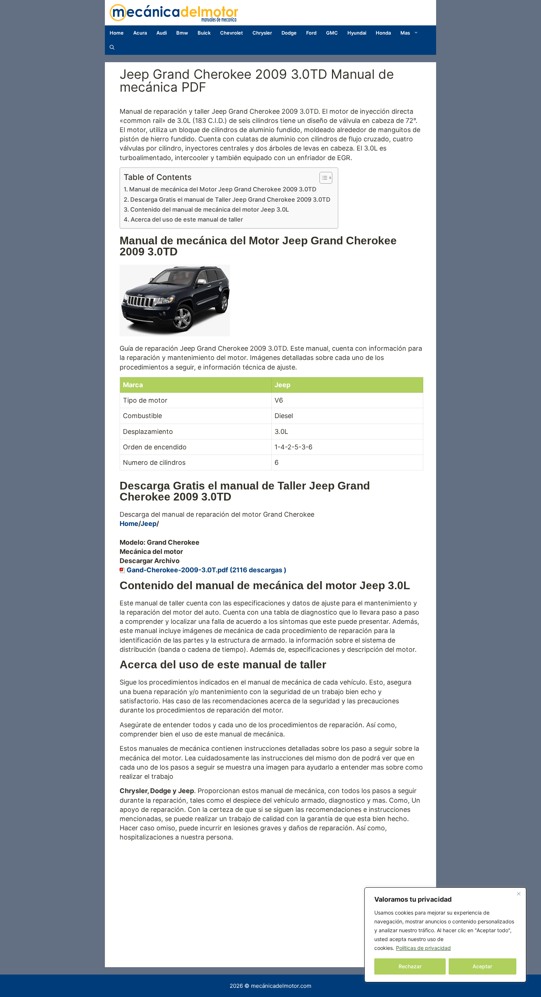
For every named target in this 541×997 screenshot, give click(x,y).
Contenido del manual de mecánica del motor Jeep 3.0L (209, 209)
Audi (161, 33)
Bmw (182, 33)
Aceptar (482, 966)
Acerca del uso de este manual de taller (187, 219)
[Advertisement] (271, 897)
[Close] (518, 893)
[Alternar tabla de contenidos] (322, 178)
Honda (383, 33)
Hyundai (356, 33)
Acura (140, 33)
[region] (445, 934)
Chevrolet (231, 33)
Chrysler (262, 33)
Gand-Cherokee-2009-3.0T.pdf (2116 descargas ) (206, 570)
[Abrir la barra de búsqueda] (112, 47)
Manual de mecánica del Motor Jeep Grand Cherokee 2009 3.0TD (223, 189)
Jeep (148, 523)
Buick (204, 33)
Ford (311, 33)
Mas (405, 33)
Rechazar (410, 966)
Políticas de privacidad (423, 948)
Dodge (289, 33)
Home (117, 33)
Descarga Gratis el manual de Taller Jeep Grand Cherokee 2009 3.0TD (230, 199)
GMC (332, 33)
